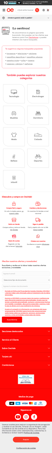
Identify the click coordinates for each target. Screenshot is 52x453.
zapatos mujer (13, 60)
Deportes (38, 161)
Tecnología (14, 96)
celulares (32, 53)
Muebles (14, 118)
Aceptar (26, 440)
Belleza (14, 161)
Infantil (14, 182)
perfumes (29, 64)
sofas (23, 60)
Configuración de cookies (26, 448)
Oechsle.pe (33, 37)
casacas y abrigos (15, 64)
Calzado (38, 139)
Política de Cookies (31, 433)
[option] (26, 2)
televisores (22, 53)
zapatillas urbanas (35, 57)
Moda (14, 139)
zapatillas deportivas (16, 57)
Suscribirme (12, 320)
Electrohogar (38, 96)
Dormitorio (38, 118)
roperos (31, 60)
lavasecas (11, 53)
